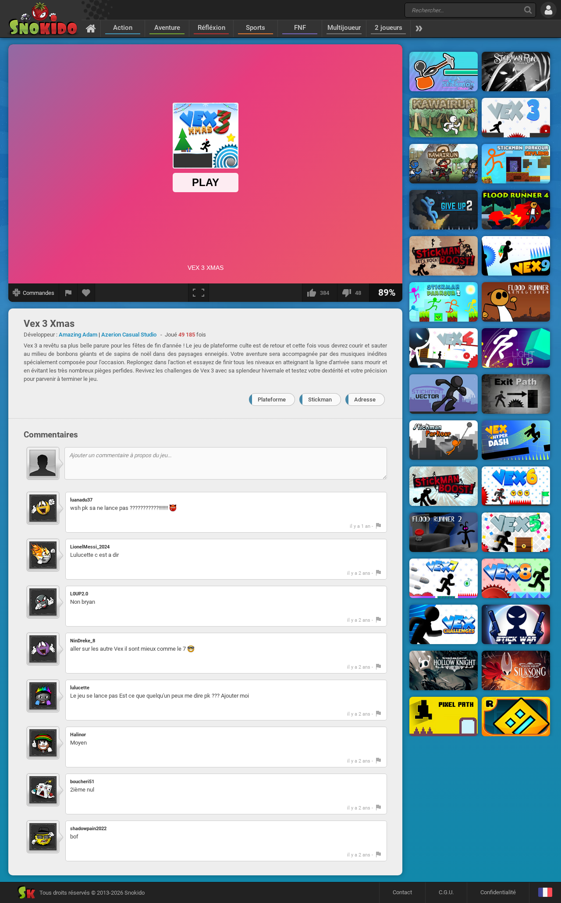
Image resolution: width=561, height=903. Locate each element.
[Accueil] (91, 28)
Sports (255, 28)
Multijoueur (344, 28)
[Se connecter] (548, 10)
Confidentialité (498, 892)
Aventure (167, 28)
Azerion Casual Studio (128, 334)
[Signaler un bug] (68, 292)
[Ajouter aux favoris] (86, 292)
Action (122, 28)
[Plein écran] (198, 292)
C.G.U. (446, 892)
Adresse (365, 399)
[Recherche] (528, 10)
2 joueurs (388, 28)
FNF (300, 28)
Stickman (320, 399)
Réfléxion (211, 28)
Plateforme (272, 399)
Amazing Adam (78, 334)
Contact (402, 892)
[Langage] (545, 892)
